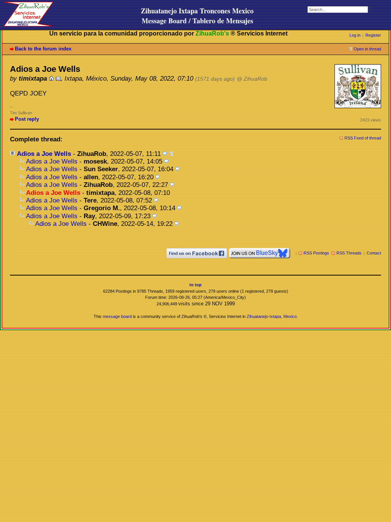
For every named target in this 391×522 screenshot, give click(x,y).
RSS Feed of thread (362, 138)
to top (195, 284)
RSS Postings (316, 253)
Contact (374, 253)
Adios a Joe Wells (44, 153)
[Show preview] (165, 153)
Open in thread (367, 49)
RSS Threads (349, 253)
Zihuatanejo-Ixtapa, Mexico (272, 316)
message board (117, 316)
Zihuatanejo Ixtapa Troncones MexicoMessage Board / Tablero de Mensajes (197, 16)
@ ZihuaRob (252, 79)
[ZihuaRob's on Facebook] (196, 253)
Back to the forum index (43, 49)
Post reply (27, 119)
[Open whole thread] (171, 153)
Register (373, 35)
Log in (354, 35)
